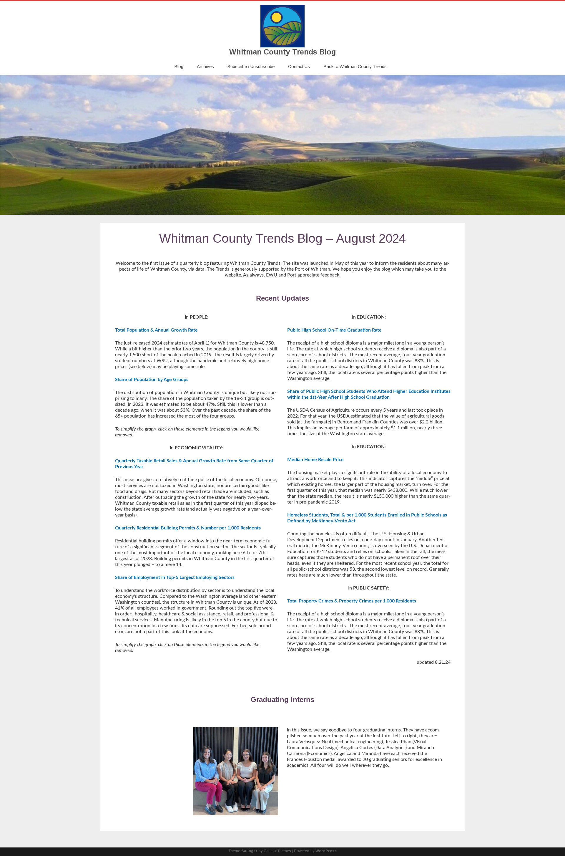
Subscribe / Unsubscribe (251, 66)
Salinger (249, 851)
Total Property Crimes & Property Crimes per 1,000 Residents (351, 601)
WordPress (325, 851)
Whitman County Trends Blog (282, 52)
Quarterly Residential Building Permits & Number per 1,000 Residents (188, 528)
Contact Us (299, 66)
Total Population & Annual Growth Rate (156, 330)
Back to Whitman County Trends (355, 66)
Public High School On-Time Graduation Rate (334, 330)
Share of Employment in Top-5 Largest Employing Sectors (175, 577)
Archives (205, 66)
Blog (178, 66)
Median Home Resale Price (315, 459)
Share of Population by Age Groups (151, 379)
